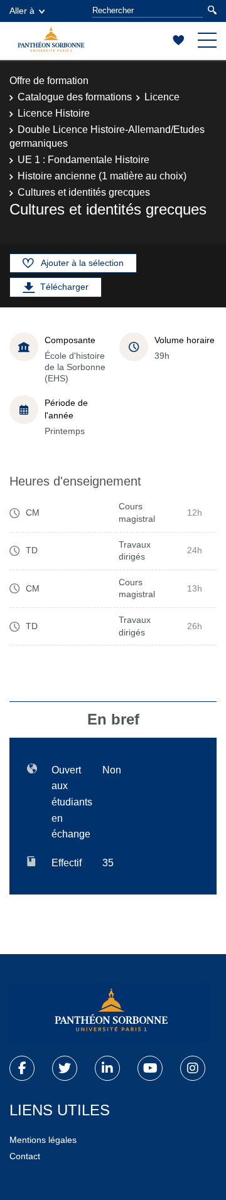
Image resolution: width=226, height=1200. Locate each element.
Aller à (22, 11)
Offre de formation (49, 80)
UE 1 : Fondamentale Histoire (83, 159)
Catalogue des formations (75, 97)
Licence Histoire (54, 113)
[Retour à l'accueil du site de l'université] (109, 1012)
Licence (162, 97)
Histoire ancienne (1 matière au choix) (102, 176)
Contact (24, 1156)
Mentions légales (43, 1140)
